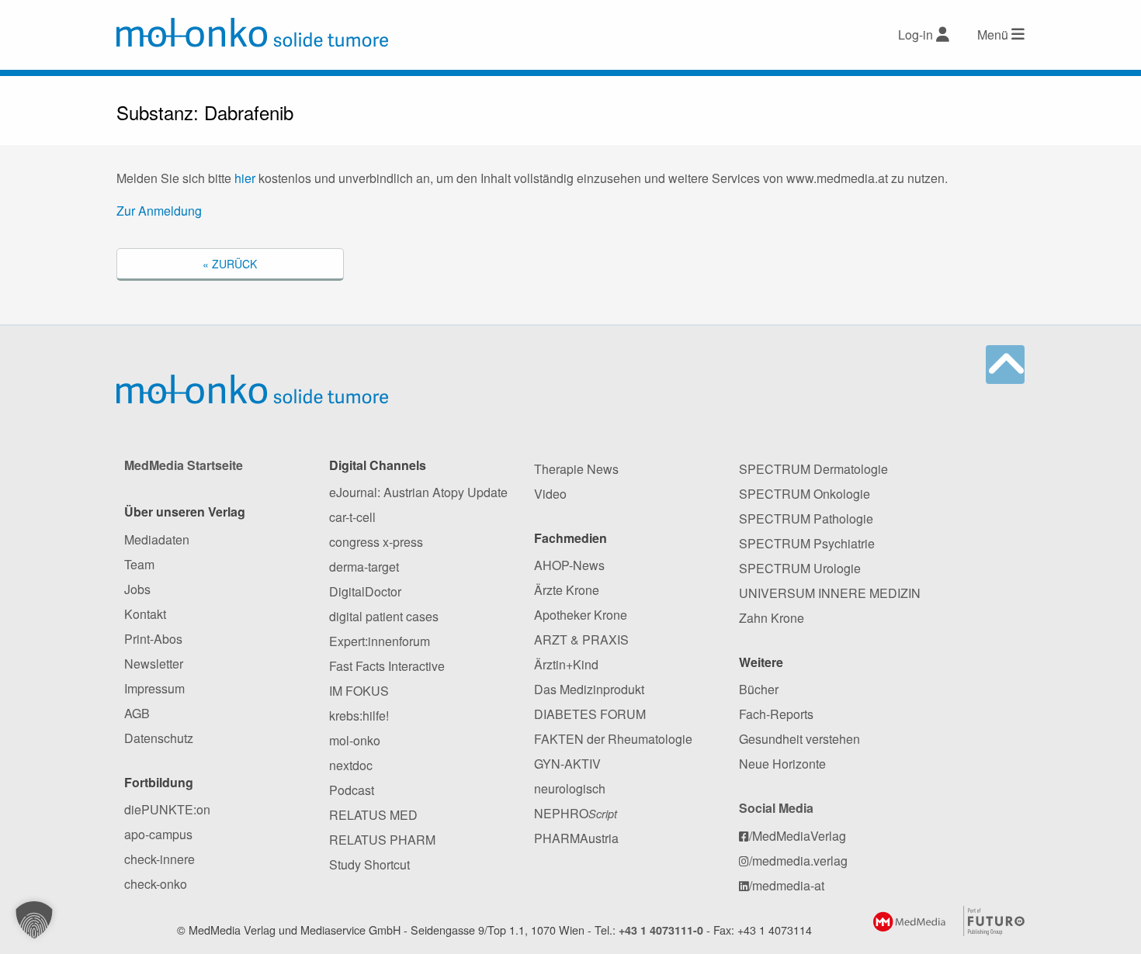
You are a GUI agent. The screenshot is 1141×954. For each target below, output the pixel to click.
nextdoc (351, 765)
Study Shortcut (369, 864)
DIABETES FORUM (590, 714)
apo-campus (158, 834)
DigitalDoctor (365, 591)
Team (139, 564)
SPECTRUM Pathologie (806, 518)
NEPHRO (575, 813)
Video (550, 494)
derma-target (364, 567)
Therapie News (576, 469)
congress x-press (376, 542)
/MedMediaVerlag (797, 836)
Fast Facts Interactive (387, 666)
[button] (34, 920)
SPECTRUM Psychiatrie (807, 543)
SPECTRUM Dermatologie (813, 469)
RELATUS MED (373, 815)
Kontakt (145, 614)
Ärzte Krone (566, 590)
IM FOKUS (359, 691)
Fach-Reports (776, 714)
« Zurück (230, 263)
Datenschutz (158, 738)
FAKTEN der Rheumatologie (613, 739)
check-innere (159, 859)
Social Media (776, 808)
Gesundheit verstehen (799, 739)
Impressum (154, 688)
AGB (137, 713)
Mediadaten (156, 539)
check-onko (155, 884)
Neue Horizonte (782, 764)
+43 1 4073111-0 (661, 930)
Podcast (351, 790)
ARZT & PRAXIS (581, 639)
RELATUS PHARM (382, 840)
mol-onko (354, 740)
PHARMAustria (576, 838)
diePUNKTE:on (167, 809)
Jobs (137, 589)
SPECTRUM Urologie (800, 568)
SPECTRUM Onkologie (804, 494)
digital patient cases (384, 616)
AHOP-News (569, 565)
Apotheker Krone (580, 615)
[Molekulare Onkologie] (252, 32)
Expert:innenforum (379, 641)
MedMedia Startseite (183, 465)
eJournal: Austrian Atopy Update (418, 492)
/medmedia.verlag (798, 860)
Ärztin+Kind (566, 664)
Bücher (759, 689)
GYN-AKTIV (567, 764)
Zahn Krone (771, 618)
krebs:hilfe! (359, 715)
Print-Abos (153, 639)
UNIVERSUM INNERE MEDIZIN (830, 593)
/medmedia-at (786, 885)
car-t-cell (352, 517)
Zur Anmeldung (159, 210)
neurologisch (569, 788)
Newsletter (153, 663)
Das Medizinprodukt (589, 689)
